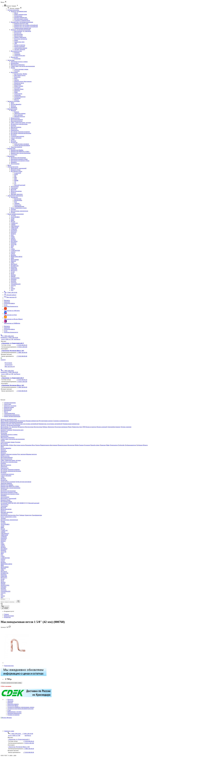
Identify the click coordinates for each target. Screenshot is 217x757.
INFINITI (13, 243)
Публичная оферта (9, 329)
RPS (15, 179)
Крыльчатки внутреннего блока (20, 160)
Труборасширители (19, 96)
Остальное (17, 87)
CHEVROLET (15, 226)
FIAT (12, 235)
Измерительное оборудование (23, 81)
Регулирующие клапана (21, 19)
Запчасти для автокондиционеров (20, 29)
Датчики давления (19, 49)
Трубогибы (17, 95)
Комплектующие (9, 615)
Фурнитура (14, 142)
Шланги (16, 99)
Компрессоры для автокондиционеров (22, 22)
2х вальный (17, 173)
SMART (13, 276)
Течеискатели (18, 93)
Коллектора (17, 84)
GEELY (13, 238)
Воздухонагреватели (17, 119)
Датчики (13, 209)
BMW (12, 220)
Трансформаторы (19, 206)
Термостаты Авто (19, 42)
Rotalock (16, 112)
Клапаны (13, 125)
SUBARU (14, 279)
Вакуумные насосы (19, 75)
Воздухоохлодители (16, 121)
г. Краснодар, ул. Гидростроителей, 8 (12, 343)
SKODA (13, 275)
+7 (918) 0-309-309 (22, 347)
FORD (13, 237)
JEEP (12, 246)
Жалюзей (13, 189)
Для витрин (14, 188)
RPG (15, 177)
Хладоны (17, 71)
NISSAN (13, 261)
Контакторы (17, 198)
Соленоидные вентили (17, 136)
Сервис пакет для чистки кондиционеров (23, 66)
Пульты (13, 212)
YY (15, 183)
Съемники (17, 54)
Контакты (7, 326)
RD (15, 176)
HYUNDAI (14, 241)
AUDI (12, 218)
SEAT (12, 273)
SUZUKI (13, 281)
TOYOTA (14, 282)
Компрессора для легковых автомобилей (26, 26)
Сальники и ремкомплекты (22, 20)
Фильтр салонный (19, 46)
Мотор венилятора (16, 191)
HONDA (13, 240)
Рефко (16, 92)
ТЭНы (13, 139)
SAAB (13, 272)
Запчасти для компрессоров (19, 11)
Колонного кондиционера (18, 157)
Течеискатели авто (19, 55)
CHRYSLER (14, 227)
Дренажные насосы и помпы (19, 61)
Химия (13, 67)
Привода (13, 106)
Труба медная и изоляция (21, 144)
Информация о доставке (14, 711)
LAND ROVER (15, 250)
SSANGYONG (15, 278)
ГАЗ (12, 287)
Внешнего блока (15, 170)
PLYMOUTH (14, 265)
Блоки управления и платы (19, 208)
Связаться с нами (9, 731)
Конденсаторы (18, 34)
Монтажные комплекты (18, 64)
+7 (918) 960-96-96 (22, 356)
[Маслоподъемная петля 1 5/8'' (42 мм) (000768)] (16, 662)
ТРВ (15, 43)
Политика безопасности (11, 332)
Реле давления (18, 115)
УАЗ (12, 290)
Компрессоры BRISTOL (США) (20, 151)
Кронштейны (15, 63)
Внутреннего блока (16, 171)
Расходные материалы (20, 39)
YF (15, 182)
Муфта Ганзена (18, 86)
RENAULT (14, 270)
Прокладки (14, 128)
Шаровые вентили (19, 116)
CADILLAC (14, 223)
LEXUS (13, 252)
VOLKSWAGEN (16, 284)
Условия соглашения (13, 714)
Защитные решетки (16, 147)
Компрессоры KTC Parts (21, 23)
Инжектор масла (19, 83)
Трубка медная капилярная (22, 145)
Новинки (10, 702)
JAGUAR (13, 244)
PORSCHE (14, 269)
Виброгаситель (15, 118)
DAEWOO (14, 230)
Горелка (16, 80)
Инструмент (14, 72)
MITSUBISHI (15, 259)
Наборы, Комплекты (20, 37)
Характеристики (9, 665)
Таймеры (16, 203)
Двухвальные (15, 186)
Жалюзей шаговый (19, 185)
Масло (16, 13)
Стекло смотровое (16, 138)
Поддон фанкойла (16, 104)
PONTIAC (14, 267)
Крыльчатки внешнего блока (19, 159)
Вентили (13, 110)
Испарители (17, 32)
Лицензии (7, 327)
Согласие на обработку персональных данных (20, 707)
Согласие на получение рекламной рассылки (20, 708)
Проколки (17, 90)
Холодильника (15, 163)
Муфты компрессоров (20, 14)
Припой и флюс (18, 89)
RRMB (16, 180)
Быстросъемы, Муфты (20, 74)
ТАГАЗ (13, 288)
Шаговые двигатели (17, 194)
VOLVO (13, 285)
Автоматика (14, 197)
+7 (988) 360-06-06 (22, 352)
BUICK (13, 221)
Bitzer (12, 102)
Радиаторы (17, 58)
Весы (15, 78)
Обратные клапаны (19, 113)
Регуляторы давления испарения (20, 131)
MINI (12, 258)
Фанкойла (14, 162)
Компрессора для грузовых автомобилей (26, 25)
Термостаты (17, 205)
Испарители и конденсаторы (19, 124)
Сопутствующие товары (21, 69)
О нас (5, 330)
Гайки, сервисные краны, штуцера (21, 122)
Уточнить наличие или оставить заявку (11, 682)
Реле (15, 201)
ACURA (13, 215)
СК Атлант (14, 154)
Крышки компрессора (20, 17)
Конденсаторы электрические (19, 211)
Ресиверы (13, 134)
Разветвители (15, 130)
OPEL (12, 262)
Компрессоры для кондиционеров (20, 153)
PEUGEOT (14, 264)
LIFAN (13, 253)
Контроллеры (18, 200)
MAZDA (13, 255)
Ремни (16, 40)
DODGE (13, 233)
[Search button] (18, 601)
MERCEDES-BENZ (16, 256)
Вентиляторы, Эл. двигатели (22, 31)
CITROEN (14, 229)
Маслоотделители (16, 127)
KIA (12, 247)
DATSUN (13, 232)
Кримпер (16, 52)
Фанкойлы (14, 107)
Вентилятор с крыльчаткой (18, 168)
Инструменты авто (16, 51)
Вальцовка (17, 77)
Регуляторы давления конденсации (21, 133)
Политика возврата (13, 704)
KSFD (16, 174)
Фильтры (13, 141)
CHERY (13, 224)
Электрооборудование (20, 48)
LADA (13, 249)
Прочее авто (14, 57)
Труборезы (17, 98)
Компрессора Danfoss (17, 150)
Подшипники (18, 16)
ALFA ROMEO (15, 217)
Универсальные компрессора (22, 28)
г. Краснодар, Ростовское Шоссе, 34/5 (12, 350)
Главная (6, 614)
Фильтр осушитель (19, 45)
